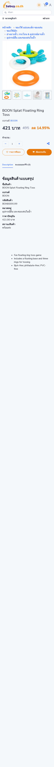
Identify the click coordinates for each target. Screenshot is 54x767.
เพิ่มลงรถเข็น (41, 152)
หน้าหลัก (6, 27)
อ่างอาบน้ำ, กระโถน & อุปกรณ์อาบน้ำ (26, 34)
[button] (45, 5)
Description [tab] (7, 164)
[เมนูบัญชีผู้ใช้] (50, 5)
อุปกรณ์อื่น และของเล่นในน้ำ (21, 37)
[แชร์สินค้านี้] (48, 144)
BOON (14, 120)
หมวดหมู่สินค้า (11, 18)
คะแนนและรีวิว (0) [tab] (23, 164)
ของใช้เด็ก (12, 30)
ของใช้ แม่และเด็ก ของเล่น (29, 27)
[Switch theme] (39, 5)
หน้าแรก (46, 18)
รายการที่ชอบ (14, 152)
